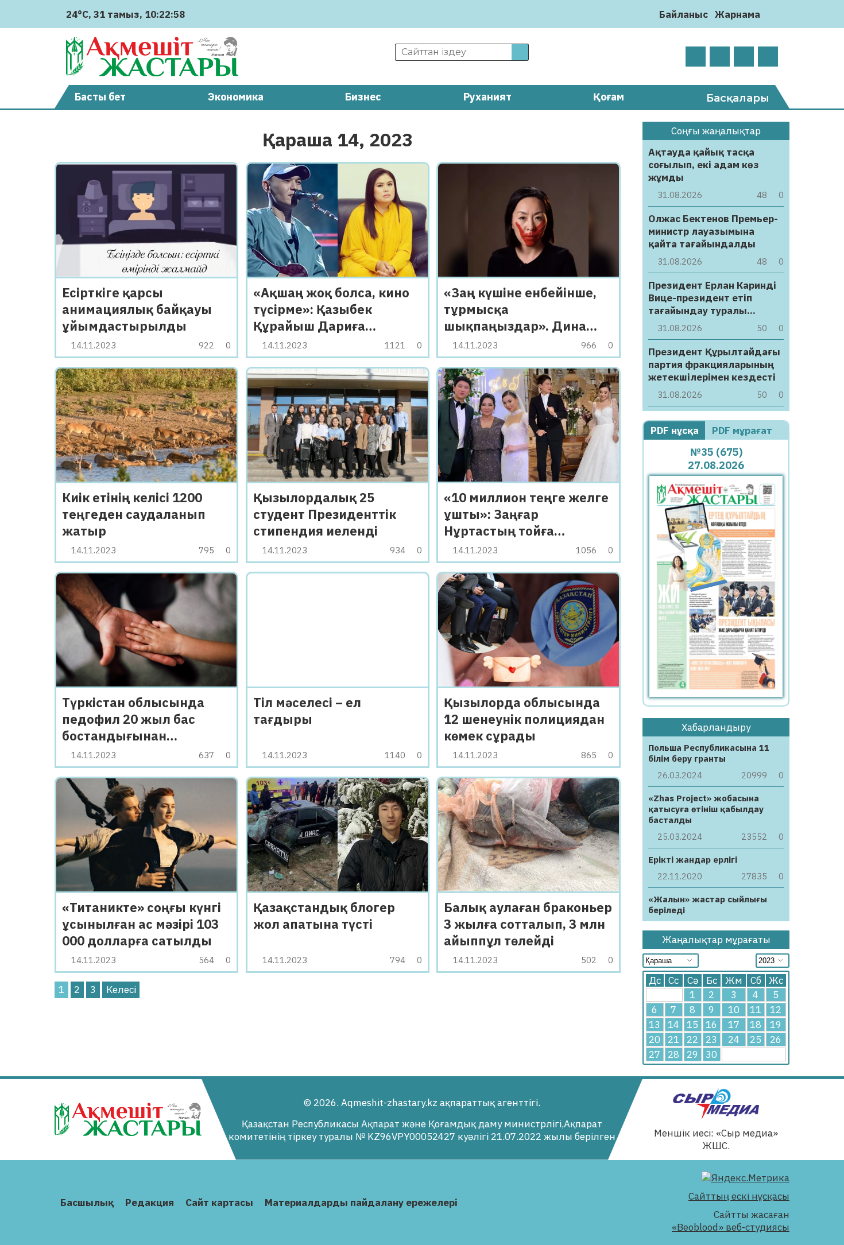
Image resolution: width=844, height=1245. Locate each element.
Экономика (236, 96)
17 (734, 1024)
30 (711, 1054)
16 (711, 1024)
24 (734, 1039)
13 (654, 1024)
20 (654, 1039)
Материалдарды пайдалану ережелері (361, 1202)
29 (692, 1054)
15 (692, 1024)
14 (673, 1024)
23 (711, 1039)
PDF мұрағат (743, 430)
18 (755, 1024)
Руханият (487, 96)
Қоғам (608, 96)
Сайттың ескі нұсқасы (738, 1196)
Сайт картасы (219, 1202)
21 (673, 1039)
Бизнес (363, 96)
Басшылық (87, 1202)
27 (654, 1054)
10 (734, 1009)
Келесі (121, 989)
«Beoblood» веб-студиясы (730, 1227)
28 (673, 1054)
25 (755, 1039)
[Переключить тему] (772, 14)
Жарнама (737, 14)
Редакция (149, 1202)
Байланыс (683, 14)
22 (692, 1039)
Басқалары (737, 98)
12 (775, 1009)
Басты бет (100, 96)
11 (755, 1009)
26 (775, 1039)
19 (775, 1024)
